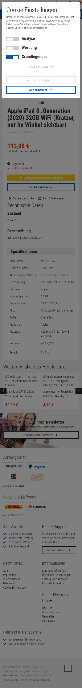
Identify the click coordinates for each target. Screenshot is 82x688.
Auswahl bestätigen (38, 80)
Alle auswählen (38, 90)
